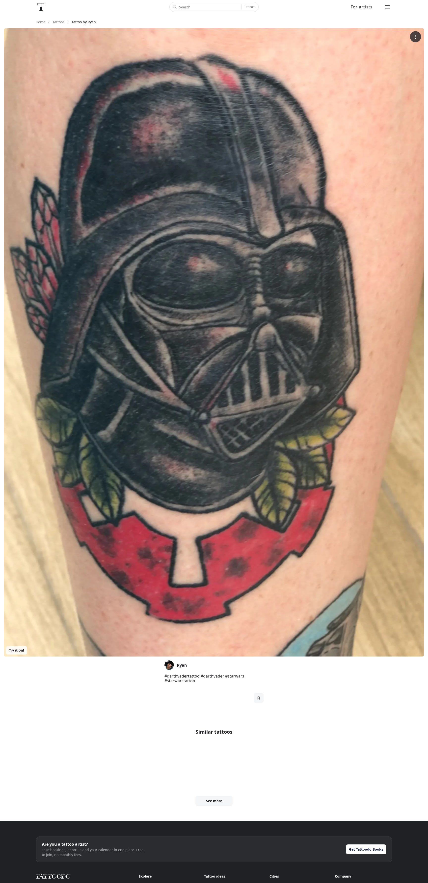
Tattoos (249, 7)
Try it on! (16, 650)
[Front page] (41, 7)
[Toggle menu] (387, 7)
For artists (362, 7)
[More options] (415, 36)
